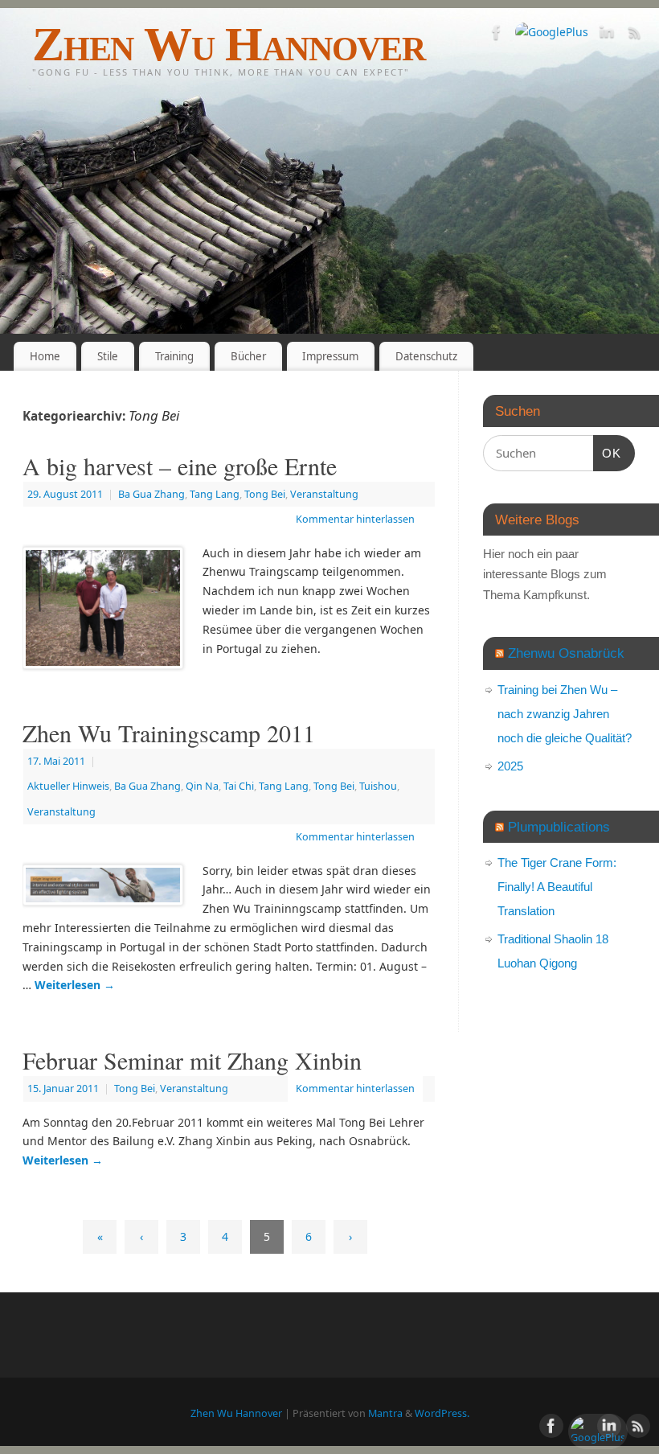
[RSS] (635, 35)
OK (607, 453)
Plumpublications (559, 826)
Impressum (330, 356)
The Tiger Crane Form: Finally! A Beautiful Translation (556, 887)
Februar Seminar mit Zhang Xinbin (192, 1060)
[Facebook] (497, 35)
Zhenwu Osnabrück (566, 653)
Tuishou (378, 786)
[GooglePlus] (552, 32)
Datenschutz (426, 356)
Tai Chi (238, 786)
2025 (510, 766)
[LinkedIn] (607, 35)
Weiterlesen (75, 984)
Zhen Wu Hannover (228, 44)
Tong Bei (264, 494)
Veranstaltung (324, 494)
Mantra (385, 1413)
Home (45, 356)
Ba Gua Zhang (151, 494)
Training (174, 356)
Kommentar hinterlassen (355, 519)
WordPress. (442, 1413)
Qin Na (202, 786)
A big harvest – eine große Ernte (180, 466)
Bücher (248, 356)
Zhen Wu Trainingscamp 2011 (169, 733)
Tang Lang (214, 494)
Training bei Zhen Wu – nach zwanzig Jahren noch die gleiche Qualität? (564, 714)
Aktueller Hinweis (68, 786)
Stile (107, 356)
